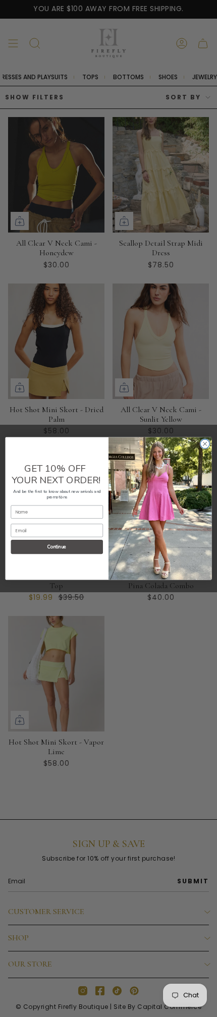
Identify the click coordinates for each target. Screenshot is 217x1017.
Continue (57, 547)
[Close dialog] (204, 443)
